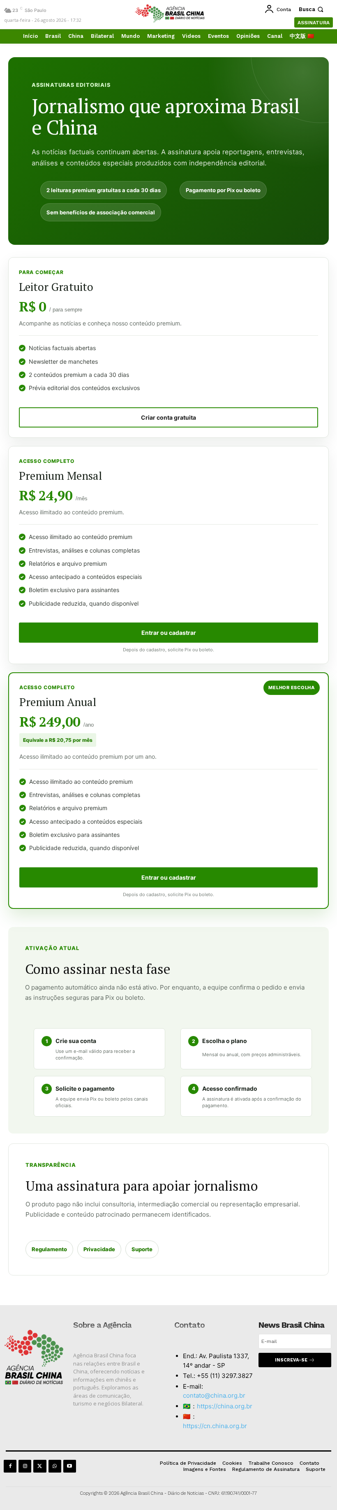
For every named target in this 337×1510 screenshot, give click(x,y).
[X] (39, 1466)
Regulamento (49, 1249)
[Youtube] (69, 1466)
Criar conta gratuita (168, 417)
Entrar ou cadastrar (168, 632)
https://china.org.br (224, 1406)
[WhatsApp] (54, 1466)
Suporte (142, 1249)
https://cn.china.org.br (215, 1426)
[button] (312, 9)
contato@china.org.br (214, 1395)
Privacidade (99, 1249)
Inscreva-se (291, 1360)
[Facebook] (10, 1466)
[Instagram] (24, 1466)
